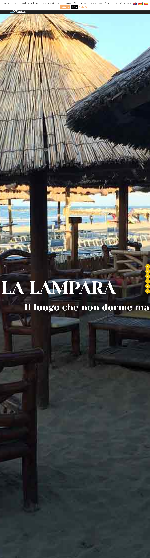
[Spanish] (146, 3)
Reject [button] (74, 7)
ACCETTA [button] (65, 7)
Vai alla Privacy (84, 7)
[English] (134, 3)
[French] (137, 3)
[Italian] (143, 3)
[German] (140, 3)
